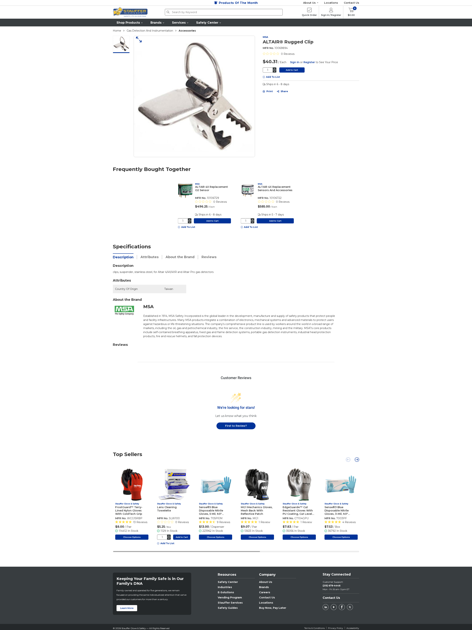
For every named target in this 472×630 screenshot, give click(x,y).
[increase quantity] (274, 68)
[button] (130, 22)
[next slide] (357, 459)
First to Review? (236, 425)
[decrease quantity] (274, 71)
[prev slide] (348, 459)
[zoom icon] (137, 39)
